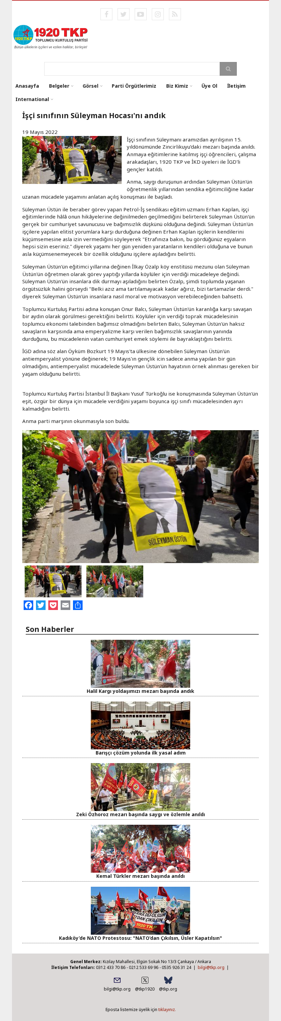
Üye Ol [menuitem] (209, 86)
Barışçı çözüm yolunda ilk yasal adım (141, 752)
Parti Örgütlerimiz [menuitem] (134, 86)
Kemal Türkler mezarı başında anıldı (140, 876)
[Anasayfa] (51, 36)
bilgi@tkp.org (211, 967)
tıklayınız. (167, 1009)
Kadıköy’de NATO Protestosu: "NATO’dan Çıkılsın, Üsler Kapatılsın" (140, 938)
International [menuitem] (32, 99)
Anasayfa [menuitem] (27, 86)
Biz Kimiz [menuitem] (177, 86)
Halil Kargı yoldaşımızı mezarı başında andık (140, 691)
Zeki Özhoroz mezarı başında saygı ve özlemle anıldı (140, 814)
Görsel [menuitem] (90, 86)
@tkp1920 (145, 989)
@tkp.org (168, 989)
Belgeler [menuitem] (59, 86)
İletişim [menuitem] (236, 86)
